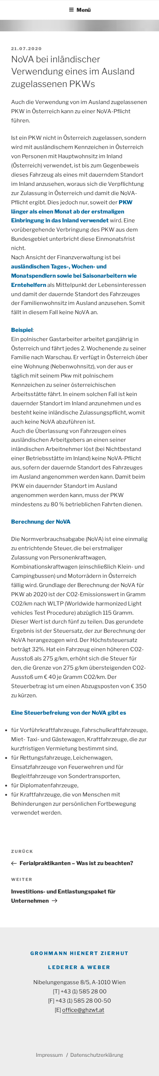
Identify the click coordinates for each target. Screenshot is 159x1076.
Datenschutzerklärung (96, 1055)
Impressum (50, 1055)
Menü (84, 10)
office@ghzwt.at (83, 1010)
